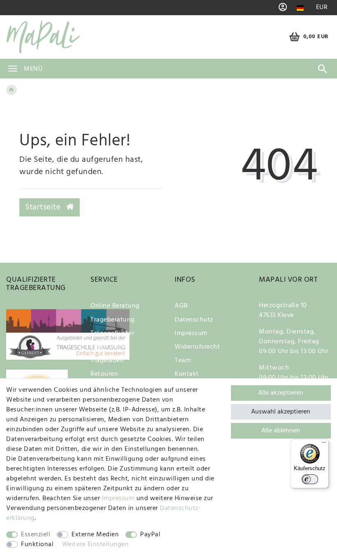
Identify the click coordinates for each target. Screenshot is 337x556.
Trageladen (107, 360)
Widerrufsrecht (197, 347)
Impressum (191, 333)
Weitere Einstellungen (95, 544)
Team (183, 360)
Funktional (37, 544)
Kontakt (187, 374)
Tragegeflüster (112, 333)
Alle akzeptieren (280, 393)
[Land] (300, 8)
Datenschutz (194, 320)
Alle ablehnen (280, 430)
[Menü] (324, 444)
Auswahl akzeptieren (280, 412)
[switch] (310, 479)
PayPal (150, 535)
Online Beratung (115, 306)
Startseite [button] (44, 207)
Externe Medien (95, 535)
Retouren (104, 374)
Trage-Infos (107, 347)
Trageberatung (112, 320)
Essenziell (35, 535)
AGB (181, 306)
